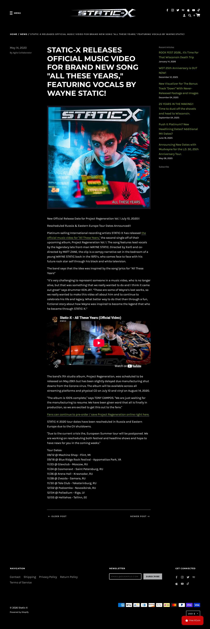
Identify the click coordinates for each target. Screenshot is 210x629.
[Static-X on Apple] (188, 9)
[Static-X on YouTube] (193, 9)
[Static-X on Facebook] (167, 9)
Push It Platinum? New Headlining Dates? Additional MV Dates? (178, 129)
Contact (15, 577)
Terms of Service (21, 582)
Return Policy (69, 577)
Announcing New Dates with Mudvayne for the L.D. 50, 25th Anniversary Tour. (179, 149)
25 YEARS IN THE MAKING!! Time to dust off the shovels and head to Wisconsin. (177, 108)
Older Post (59, 516)
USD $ (191, 613)
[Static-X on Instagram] (172, 9)
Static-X (23, 607)
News (23, 34)
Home (13, 34)
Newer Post (138, 516)
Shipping (30, 577)
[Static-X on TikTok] (199, 9)
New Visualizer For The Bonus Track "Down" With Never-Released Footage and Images (178, 88)
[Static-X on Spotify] (183, 9)
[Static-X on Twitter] (178, 9)
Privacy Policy (48, 577)
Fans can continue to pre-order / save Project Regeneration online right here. (98, 414)
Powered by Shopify (19, 612)
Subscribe (164, 166)
